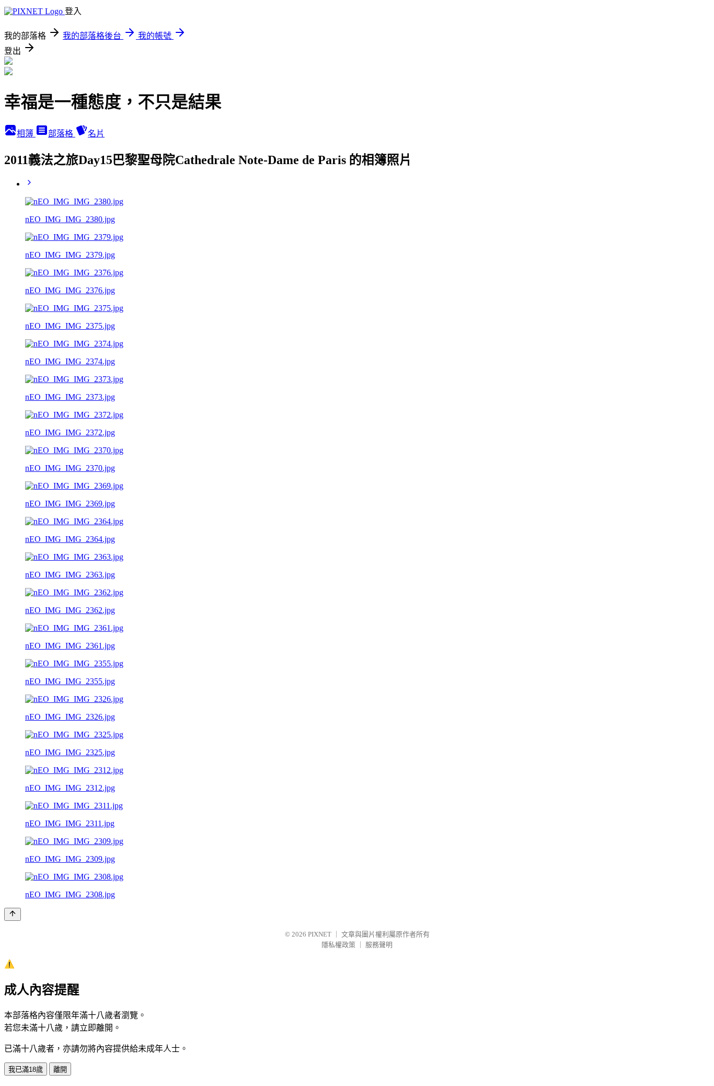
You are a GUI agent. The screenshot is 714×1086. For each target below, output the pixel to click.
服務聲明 (379, 945)
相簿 (26, 133)
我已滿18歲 (25, 1069)
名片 (96, 133)
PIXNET (319, 934)
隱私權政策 (338, 945)
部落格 (61, 133)
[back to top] (12, 914)
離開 (60, 1069)
